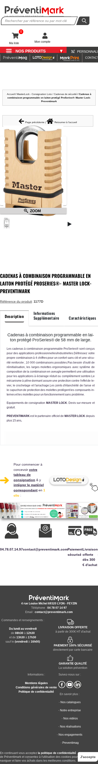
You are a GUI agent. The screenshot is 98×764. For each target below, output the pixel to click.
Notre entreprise (70, 710)
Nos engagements (70, 734)
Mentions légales (36, 683)
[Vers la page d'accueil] (34, 11)
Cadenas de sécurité (65, 94)
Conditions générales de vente (36, 687)
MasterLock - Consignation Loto (34, 94)
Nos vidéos (70, 718)
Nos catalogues (70, 702)
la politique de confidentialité (57, 753)
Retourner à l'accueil (65, 122)
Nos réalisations (70, 726)
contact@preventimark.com (54, 612)
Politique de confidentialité (36, 691)
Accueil (11, 94)
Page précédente (34, 122)
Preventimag (70, 742)
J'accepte (88, 757)
